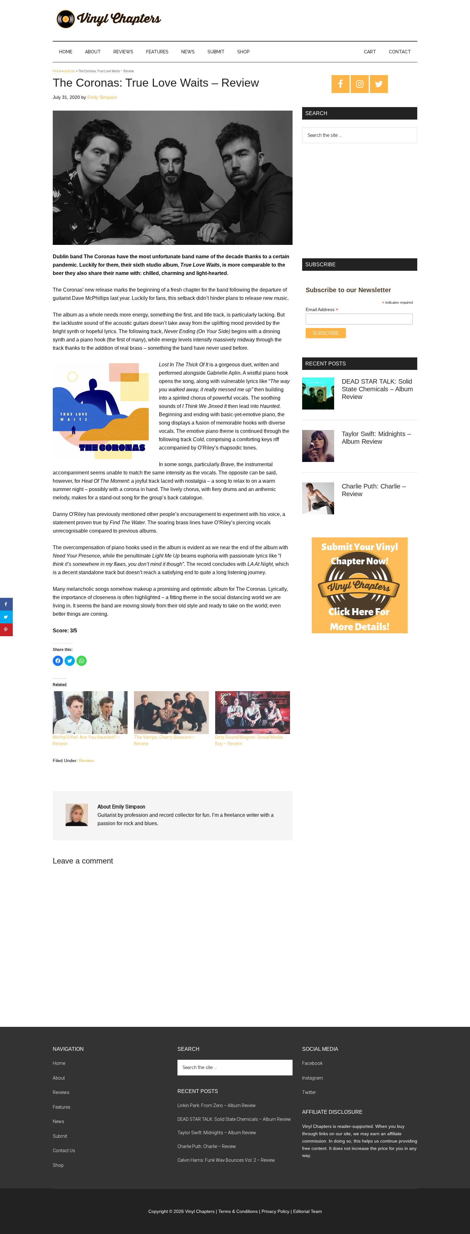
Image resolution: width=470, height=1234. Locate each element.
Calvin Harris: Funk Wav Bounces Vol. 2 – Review (226, 1160)
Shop (58, 1165)
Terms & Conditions (238, 1211)
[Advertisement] (359, 201)
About (59, 1078)
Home (57, 71)
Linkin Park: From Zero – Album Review (216, 1105)
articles (69, 71)
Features (61, 1107)
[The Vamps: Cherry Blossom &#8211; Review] (171, 712)
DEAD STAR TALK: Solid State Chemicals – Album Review (377, 389)
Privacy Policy (275, 1211)
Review (86, 760)
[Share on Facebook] (6, 604)
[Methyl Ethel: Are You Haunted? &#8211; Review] (90, 712)
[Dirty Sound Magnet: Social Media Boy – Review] (252, 712)
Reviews (61, 1092)
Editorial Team (307, 1211)
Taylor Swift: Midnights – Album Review (216, 1132)
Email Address (322, 310)
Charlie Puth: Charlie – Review (206, 1146)
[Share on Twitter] (6, 617)
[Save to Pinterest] (6, 629)
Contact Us (64, 1150)
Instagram (312, 1078)
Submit (60, 1136)
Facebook (312, 1063)
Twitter (309, 1092)
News (58, 1121)
